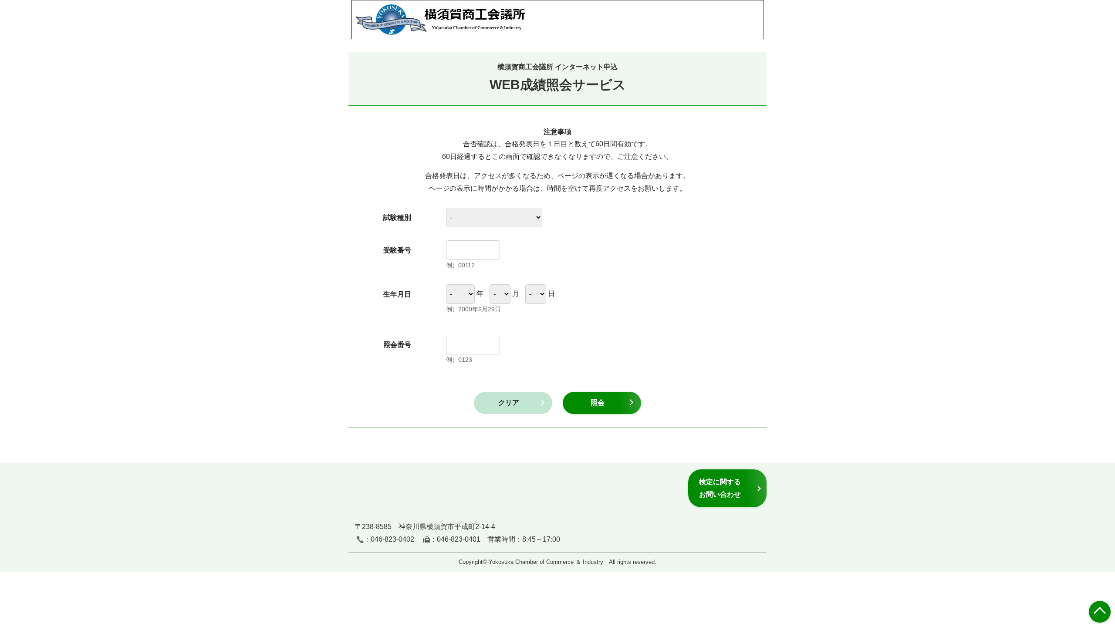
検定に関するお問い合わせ (720, 488)
